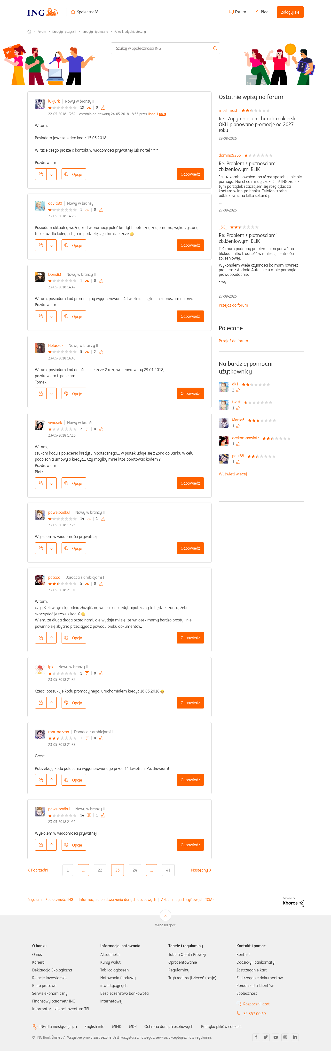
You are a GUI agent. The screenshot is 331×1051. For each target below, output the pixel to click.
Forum (240, 11)
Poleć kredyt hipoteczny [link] (130, 31)
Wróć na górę (165, 925)
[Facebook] (256, 1037)
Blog (264, 11)
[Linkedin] (295, 1037)
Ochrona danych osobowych (168, 1026)
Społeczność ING (29, 31)
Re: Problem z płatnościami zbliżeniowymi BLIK (248, 166)
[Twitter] (266, 1037)
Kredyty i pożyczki (64, 31)
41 (168, 870)
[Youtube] (275, 1037)
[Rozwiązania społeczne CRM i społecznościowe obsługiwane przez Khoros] (293, 901)
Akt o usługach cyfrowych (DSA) (187, 899)
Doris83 (54, 274)
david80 (55, 203)
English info (94, 1026)
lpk (50, 666)
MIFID (116, 1026)
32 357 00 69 (254, 1013)
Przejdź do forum (233, 305)
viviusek (55, 422)
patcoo (54, 577)
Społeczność (87, 11)
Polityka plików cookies (221, 1026)
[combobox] (165, 48)
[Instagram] (285, 1037)
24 (135, 870)
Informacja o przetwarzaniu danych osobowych (117, 899)
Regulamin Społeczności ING (50, 899)
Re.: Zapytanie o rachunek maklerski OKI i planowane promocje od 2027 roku (258, 124)
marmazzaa (58, 731)
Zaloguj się (290, 12)
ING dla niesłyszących (58, 1026)
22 (100, 870)
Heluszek (55, 345)
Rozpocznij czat (256, 1004)
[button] (41, 174)
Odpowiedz (190, 174)
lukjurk (54, 101)
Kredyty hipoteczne (95, 31)
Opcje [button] (77, 174)
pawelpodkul (59, 512)
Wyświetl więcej (233, 474)
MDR (133, 1026)
